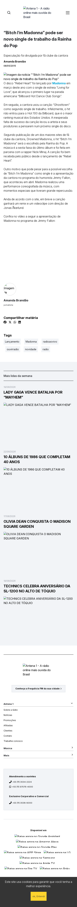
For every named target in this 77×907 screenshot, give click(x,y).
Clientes (8, 730)
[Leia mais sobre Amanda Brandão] (38, 289)
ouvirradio (13, 349)
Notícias (8, 715)
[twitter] (10, 322)
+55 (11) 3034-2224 (22, 782)
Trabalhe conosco (13, 741)
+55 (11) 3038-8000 (22, 803)
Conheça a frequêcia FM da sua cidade (37, 688)
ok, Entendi (38, 896)
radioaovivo (50, 341)
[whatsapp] (15, 322)
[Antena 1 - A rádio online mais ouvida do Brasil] (38, 12)
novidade (30, 349)
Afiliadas (8, 725)
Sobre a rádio (11, 710)
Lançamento (12, 341)
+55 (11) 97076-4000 (22, 786)
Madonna (59, 83)
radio (46, 349)
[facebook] (5, 322)
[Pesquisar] (9, 12)
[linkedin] (19, 322)
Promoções (10, 720)
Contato (8, 735)
